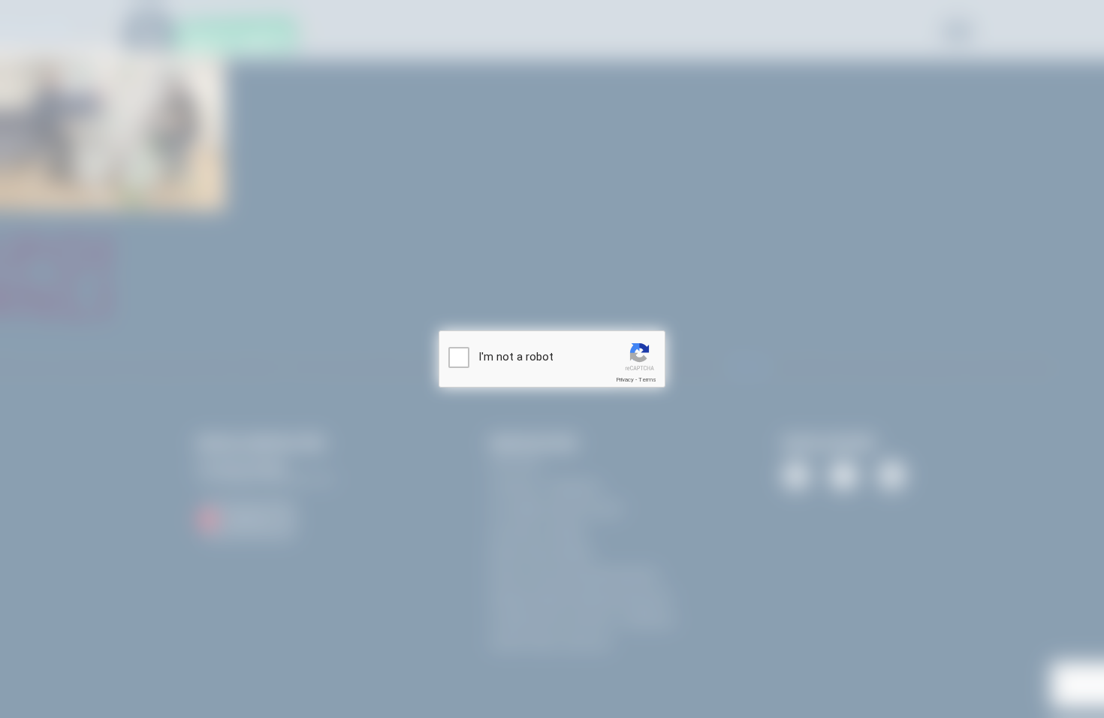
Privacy (625, 379)
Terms (647, 379)
